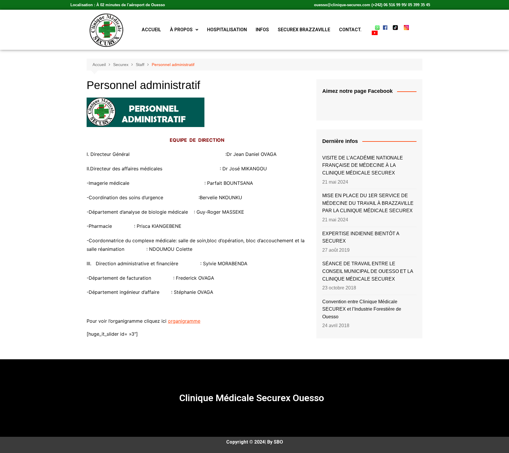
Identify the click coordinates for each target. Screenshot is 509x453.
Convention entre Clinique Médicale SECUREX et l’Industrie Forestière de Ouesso (361, 309)
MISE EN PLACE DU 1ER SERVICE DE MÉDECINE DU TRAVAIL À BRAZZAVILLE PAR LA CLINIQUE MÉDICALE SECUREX (368, 203)
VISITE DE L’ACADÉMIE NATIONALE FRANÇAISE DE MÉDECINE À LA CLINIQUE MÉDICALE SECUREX (362, 165)
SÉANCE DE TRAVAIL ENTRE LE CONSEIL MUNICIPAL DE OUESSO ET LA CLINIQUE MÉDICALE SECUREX (367, 271)
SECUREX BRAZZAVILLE (304, 29)
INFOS (262, 29)
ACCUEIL (151, 29)
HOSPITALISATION (227, 29)
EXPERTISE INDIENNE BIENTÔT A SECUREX (360, 237)
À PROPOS (181, 29)
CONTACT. (350, 29)
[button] (184, 30)
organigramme (184, 321)
